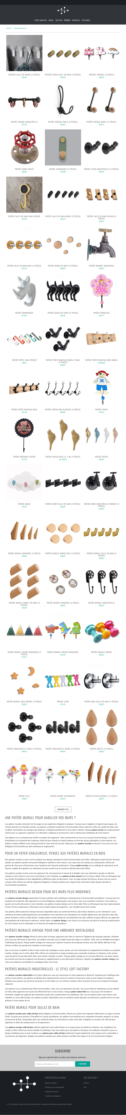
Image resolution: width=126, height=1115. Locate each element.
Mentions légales (51, 1083)
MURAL (51, 20)
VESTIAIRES (86, 20)
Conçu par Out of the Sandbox (29, 1104)
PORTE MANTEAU (41, 20)
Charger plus (63, 809)
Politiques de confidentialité (54, 1087)
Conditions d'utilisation (53, 1096)
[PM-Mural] (63, 10)
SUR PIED (58, 20)
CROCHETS (76, 20)
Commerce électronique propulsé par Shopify (56, 1104)
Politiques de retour (51, 1092)
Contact (86, 1083)
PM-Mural (15, 1104)
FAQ (85, 1087)
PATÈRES (67, 20)
